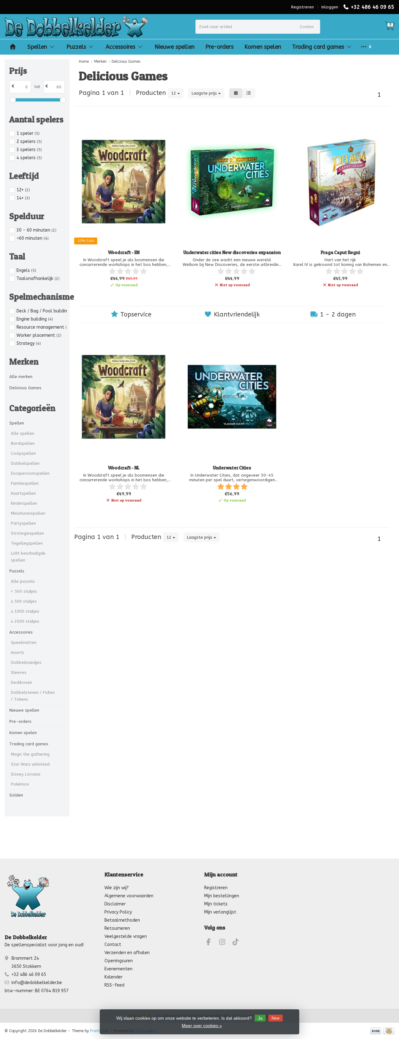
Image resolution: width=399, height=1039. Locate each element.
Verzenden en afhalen (127, 952)
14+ (23, 198)
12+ (23, 190)
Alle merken (20, 376)
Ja (260, 1018)
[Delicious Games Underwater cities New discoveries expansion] (232, 181)
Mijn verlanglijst (220, 912)
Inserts (17, 652)
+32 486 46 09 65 (372, 7)
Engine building (35, 319)
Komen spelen (262, 46)
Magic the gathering (30, 754)
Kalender (113, 977)
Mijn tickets (216, 904)
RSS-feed (114, 985)
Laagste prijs (205, 93)
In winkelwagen (120, 295)
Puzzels (76, 46)
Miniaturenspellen (28, 513)
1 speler (28, 133)
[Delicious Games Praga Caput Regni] (340, 181)
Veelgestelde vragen (125, 936)
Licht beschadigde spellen (28, 556)
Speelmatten (23, 642)
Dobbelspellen (25, 463)
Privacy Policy (118, 912)
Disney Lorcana (25, 774)
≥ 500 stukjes (24, 601)
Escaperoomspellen (30, 473)
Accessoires (120, 46)
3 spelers (29, 149)
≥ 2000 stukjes (25, 621)
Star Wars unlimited (30, 764)
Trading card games (318, 46)
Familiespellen (25, 483)
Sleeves (18, 672)
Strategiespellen (27, 533)
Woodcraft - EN (124, 252)
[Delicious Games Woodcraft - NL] (123, 396)
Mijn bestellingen (221, 896)
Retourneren (117, 928)
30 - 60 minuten (36, 230)
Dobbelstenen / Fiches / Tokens (33, 696)
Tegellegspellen (27, 543)
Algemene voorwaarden (128, 896)
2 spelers (29, 141)
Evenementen (118, 969)
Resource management (42, 327)
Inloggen (329, 7)
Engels (26, 270)
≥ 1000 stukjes (25, 611)
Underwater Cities (232, 468)
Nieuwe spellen (175, 46)
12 (174, 93)
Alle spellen (22, 433)
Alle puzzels (23, 581)
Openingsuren (118, 960)
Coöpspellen (23, 453)
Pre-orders (219, 46)
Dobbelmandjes (26, 662)
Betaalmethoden (122, 920)
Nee (276, 1018)
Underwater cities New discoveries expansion (232, 252)
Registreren (302, 7)
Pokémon (20, 784)
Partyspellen (23, 523)
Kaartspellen (23, 493)
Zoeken (307, 26)
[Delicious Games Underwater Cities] (232, 396)
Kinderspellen (24, 503)
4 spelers (29, 157)
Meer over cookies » (202, 1025)
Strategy (29, 343)
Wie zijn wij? (116, 887)
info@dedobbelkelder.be (37, 982)
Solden (16, 795)
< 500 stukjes (24, 591)
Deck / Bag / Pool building (42, 311)
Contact (112, 944)
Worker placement (39, 335)
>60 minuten (33, 238)
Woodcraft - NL (124, 468)
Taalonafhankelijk (38, 278)
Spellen (37, 46)
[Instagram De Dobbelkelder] (225, 943)
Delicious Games (25, 387)
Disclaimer (115, 904)
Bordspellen (23, 443)
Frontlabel (99, 1031)
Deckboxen (21, 682)
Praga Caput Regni (340, 252)
